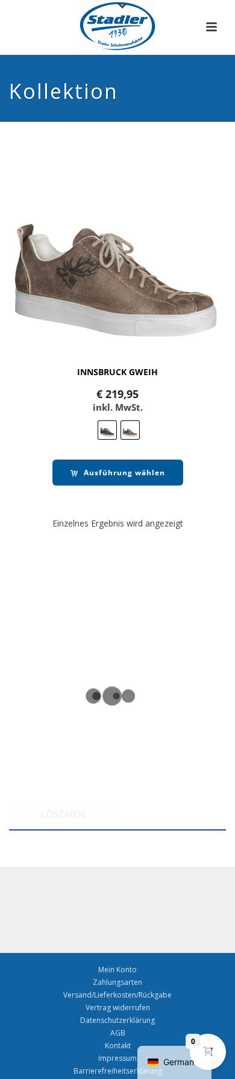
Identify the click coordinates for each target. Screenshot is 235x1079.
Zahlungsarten (117, 982)
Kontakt (118, 1046)
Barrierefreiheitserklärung (118, 1071)
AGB (117, 1033)
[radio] (107, 430)
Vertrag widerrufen (118, 1008)
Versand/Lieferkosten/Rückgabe (117, 995)
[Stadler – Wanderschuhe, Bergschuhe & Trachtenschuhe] (118, 27)
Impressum (117, 1058)
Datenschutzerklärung (117, 1020)
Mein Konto (117, 970)
